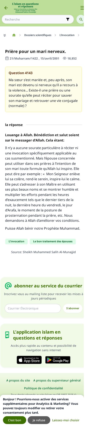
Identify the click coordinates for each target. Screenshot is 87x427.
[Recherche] (80, 19)
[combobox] (35, 19)
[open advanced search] (68, 19)
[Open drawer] (82, 8)
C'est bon (14, 420)
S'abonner (72, 308)
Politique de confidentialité (43, 388)
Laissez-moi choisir (65, 420)
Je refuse (39, 420)
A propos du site (18, 380)
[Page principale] (13, 35)
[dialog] (42, 411)
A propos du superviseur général (57, 380)
